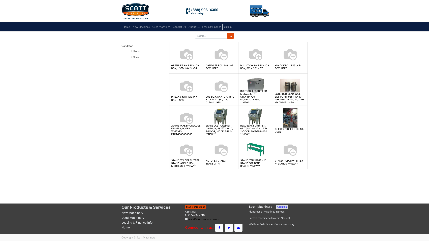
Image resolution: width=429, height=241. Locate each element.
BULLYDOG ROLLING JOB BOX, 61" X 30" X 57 (254, 67)
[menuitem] (126, 27)
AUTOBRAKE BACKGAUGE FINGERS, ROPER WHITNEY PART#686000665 (185, 129)
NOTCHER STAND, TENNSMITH (216, 162)
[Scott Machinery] (135, 10)
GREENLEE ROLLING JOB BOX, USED (219, 67)
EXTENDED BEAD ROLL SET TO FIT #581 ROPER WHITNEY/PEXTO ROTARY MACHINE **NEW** (289, 98)
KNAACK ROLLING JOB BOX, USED (288, 67)
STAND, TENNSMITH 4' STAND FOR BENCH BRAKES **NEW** (253, 163)
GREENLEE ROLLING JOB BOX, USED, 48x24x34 (185, 67)
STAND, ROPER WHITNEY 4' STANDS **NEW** (289, 162)
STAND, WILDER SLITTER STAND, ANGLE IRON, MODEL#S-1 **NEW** (185, 163)
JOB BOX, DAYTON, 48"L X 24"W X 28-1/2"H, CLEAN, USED (220, 99)
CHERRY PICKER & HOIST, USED (289, 130)
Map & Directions (195, 206)
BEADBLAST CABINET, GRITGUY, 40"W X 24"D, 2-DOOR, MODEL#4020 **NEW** (253, 129)
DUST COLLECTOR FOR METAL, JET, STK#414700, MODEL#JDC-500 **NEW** (253, 97)
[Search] (230, 36)
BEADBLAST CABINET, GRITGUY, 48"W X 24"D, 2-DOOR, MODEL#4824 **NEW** (219, 129)
